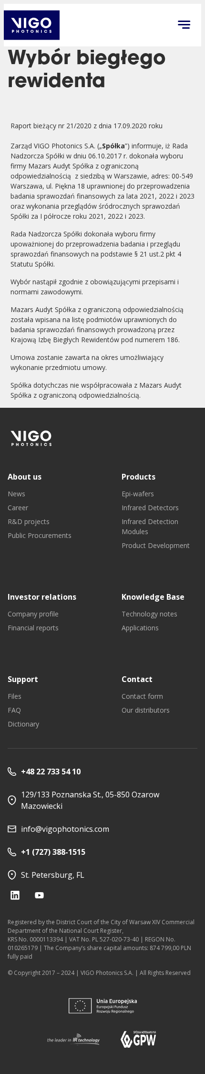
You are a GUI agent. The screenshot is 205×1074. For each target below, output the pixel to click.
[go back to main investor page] (32, 25)
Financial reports (33, 627)
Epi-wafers (138, 493)
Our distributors (146, 710)
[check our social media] (15, 895)
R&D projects (29, 521)
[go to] (31, 438)
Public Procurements (40, 535)
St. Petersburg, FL (52, 875)
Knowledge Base (153, 597)
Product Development (156, 545)
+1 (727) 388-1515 (53, 852)
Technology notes (149, 613)
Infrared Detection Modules (150, 526)
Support (23, 679)
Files (14, 696)
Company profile (33, 613)
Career (18, 507)
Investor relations (42, 597)
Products (138, 476)
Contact (137, 679)
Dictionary (23, 723)
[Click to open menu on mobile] (184, 25)
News (16, 493)
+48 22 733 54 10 (51, 771)
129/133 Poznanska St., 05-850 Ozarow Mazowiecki (90, 800)
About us (24, 476)
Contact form (142, 696)
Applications (140, 627)
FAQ (14, 710)
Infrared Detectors (150, 507)
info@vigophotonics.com (65, 829)
